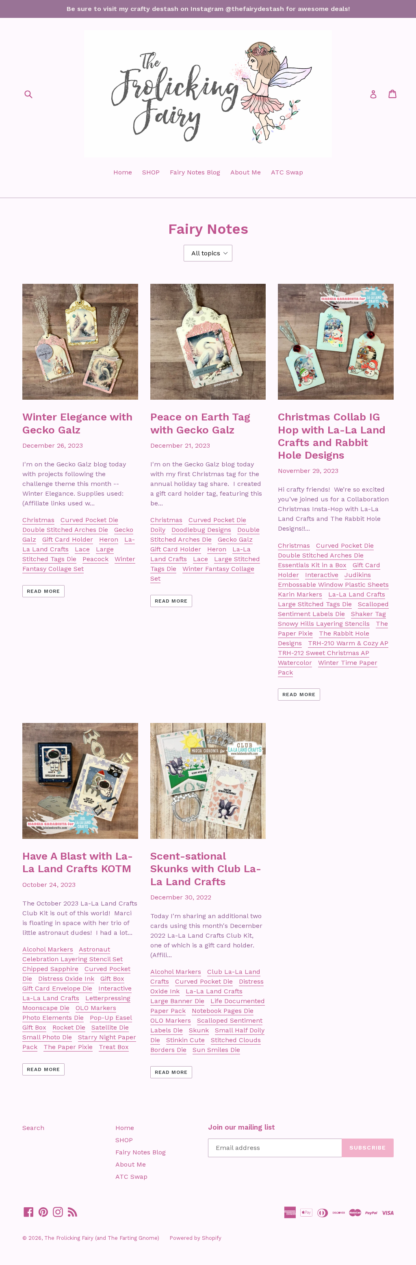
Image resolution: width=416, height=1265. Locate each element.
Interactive (321, 575)
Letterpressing (107, 998)
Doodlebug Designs (201, 529)
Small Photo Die (47, 1037)
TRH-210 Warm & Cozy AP (348, 643)
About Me (245, 172)
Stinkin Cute (185, 1040)
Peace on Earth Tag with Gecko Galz (200, 423)
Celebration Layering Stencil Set (72, 959)
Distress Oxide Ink (66, 978)
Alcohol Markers (47, 949)
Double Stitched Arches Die (65, 529)
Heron (108, 539)
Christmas (38, 520)
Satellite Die (110, 1027)
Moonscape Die (45, 1008)
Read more (43, 591)
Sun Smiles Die (216, 1050)
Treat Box (114, 1047)
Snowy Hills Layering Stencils (324, 623)
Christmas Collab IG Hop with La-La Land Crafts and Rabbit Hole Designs (332, 436)
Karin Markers (300, 594)
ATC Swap (287, 172)
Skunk (199, 1030)
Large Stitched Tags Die (315, 604)
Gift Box (112, 978)
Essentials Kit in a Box (312, 565)
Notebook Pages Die (223, 1011)
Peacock (95, 559)
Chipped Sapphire (50, 969)
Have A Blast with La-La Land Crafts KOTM (77, 862)
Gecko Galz (235, 539)
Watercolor (295, 662)
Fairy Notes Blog (195, 172)
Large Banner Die (177, 1001)
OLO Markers (96, 1008)
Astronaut (94, 949)
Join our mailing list (241, 1127)
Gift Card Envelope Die (57, 988)
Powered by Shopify (195, 1238)
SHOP (151, 172)
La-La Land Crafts (356, 594)
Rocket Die (68, 1027)
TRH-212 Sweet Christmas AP (323, 653)
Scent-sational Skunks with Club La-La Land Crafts (205, 868)
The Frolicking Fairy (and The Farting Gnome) (101, 1238)
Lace (82, 549)
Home (122, 172)
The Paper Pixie (68, 1047)
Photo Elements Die (53, 1017)
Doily (157, 529)
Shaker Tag (368, 614)
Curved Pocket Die (89, 520)
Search (33, 1128)
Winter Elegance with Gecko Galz (77, 423)
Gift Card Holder (67, 539)
